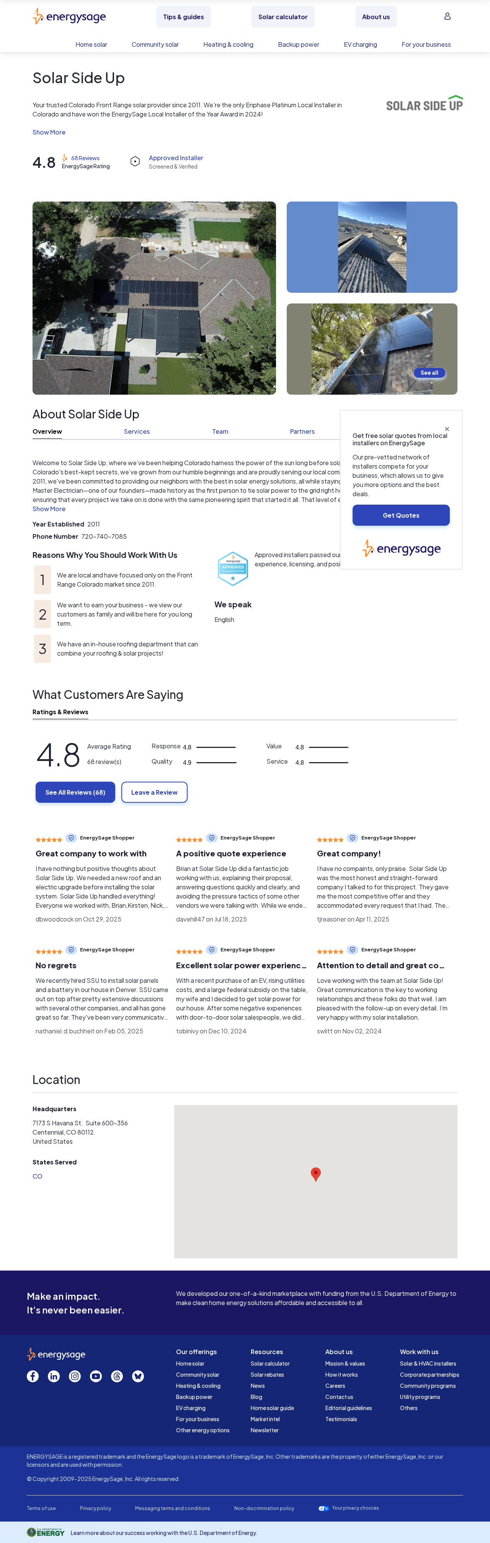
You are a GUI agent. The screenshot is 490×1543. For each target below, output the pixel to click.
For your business (197, 1418)
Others (409, 1407)
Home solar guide (272, 1407)
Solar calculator (270, 1363)
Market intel (265, 1418)
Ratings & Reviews (60, 712)
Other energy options (203, 1430)
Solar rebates (267, 1374)
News (258, 1385)
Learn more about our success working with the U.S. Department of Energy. (164, 1532)
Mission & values (345, 1363)
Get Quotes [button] (401, 515)
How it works (341, 1374)
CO (37, 1176)
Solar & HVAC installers (428, 1363)
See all (429, 372)
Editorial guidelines (348, 1407)
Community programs (428, 1385)
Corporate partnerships (429, 1374)
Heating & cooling (198, 1385)
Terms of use (41, 1508)
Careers (335, 1385)
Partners (302, 431)
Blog (256, 1396)
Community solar (197, 1374)
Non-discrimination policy (264, 1508)
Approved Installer (176, 158)
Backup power (194, 1396)
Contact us (339, 1396)
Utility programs (420, 1396)
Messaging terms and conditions (172, 1508)
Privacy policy (95, 1508)
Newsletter (265, 1430)
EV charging (191, 1407)
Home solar (190, 1363)
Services (137, 431)
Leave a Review (154, 792)
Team (220, 431)
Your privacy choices (355, 1508)
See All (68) (75, 792)
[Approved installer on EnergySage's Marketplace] (233, 573)
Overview (47, 431)
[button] (190, 132)
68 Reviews (85, 157)
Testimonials (341, 1418)
